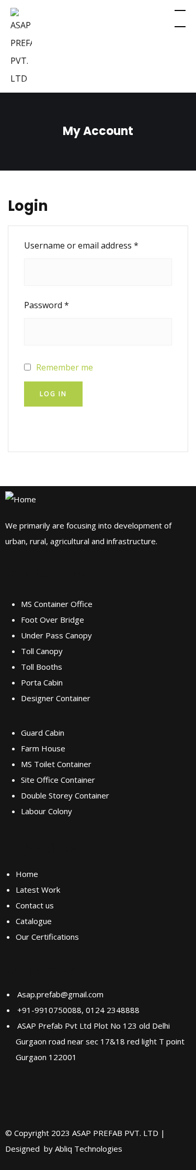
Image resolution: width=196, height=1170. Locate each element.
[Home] (20, 499)
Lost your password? (65, 424)
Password (63, 303)
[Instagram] (46, 1097)
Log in (53, 393)
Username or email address (98, 244)
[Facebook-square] (18, 1097)
